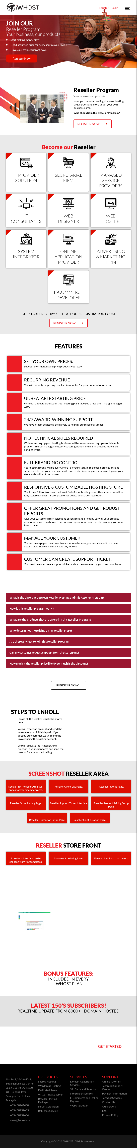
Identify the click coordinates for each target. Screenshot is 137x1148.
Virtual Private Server (50, 1094)
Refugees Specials (48, 1110)
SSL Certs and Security (83, 1089)
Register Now (22, 58)
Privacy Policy (110, 1115)
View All (68, 891)
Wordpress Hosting (49, 1085)
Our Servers (109, 1106)
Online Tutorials (111, 1081)
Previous (8, 927)
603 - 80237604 (19, 1115)
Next (129, 927)
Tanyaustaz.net (66, 934)
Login (115, 7)
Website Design (79, 1105)
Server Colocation (48, 1106)
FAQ (104, 1110)
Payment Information (114, 1093)
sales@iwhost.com (20, 1120)
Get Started (109, 1046)
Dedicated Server (48, 1090)
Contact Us (108, 1102)
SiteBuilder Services (81, 1093)
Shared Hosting (47, 1081)
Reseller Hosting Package (47, 1100)
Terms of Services (112, 1097)
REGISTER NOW (64, 323)
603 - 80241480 (19, 1105)
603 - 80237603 (19, 1110)
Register (103, 7)
